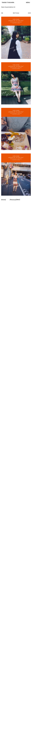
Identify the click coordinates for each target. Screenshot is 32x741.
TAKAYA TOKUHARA (8, 2)
